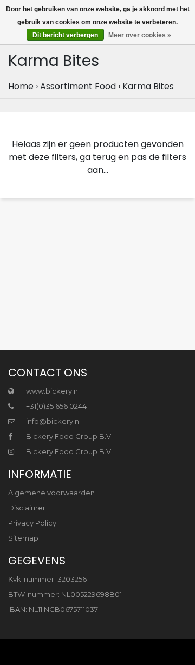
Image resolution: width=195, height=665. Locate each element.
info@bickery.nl (53, 421)
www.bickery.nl (52, 391)
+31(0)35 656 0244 (55, 406)
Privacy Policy (32, 522)
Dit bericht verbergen (65, 35)
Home (21, 86)
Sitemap (23, 538)
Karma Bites (148, 86)
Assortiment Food (78, 86)
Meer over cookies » (139, 35)
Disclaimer (27, 507)
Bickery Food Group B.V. (68, 436)
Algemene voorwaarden (51, 492)
